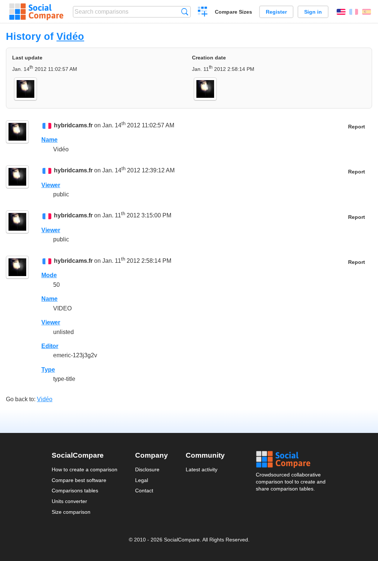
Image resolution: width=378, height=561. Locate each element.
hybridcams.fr (73, 125)
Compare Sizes (233, 12)
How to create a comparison (84, 469)
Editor (49, 346)
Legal (141, 480)
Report (356, 127)
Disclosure (147, 469)
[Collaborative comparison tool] (36, 12)
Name (49, 140)
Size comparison (71, 512)
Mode (49, 275)
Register (276, 12)
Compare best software (79, 480)
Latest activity (201, 469)
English (341, 12)
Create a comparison (203, 12)
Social (291, 459)
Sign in (313, 12)
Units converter (69, 501)
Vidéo (70, 36)
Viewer (50, 185)
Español (366, 12)
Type (48, 369)
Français (353, 12)
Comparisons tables (75, 490)
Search (184, 11)
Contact (144, 490)
